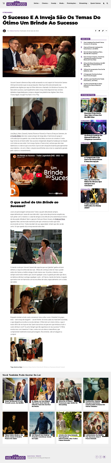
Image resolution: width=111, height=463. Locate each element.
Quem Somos (95, 3)
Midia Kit (38, 456)
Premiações (71, 3)
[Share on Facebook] (95, 30)
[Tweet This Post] (99, 30)
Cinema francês (36, 367)
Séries (36, 3)
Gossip (53, 3)
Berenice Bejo (27, 367)
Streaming (83, 3)
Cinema (45, 3)
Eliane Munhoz (14, 31)
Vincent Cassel (60, 367)
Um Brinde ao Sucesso (49, 367)
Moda (61, 3)
